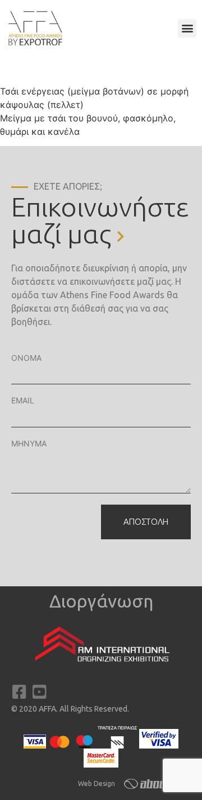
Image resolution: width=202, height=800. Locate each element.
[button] (187, 28)
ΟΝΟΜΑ (26, 358)
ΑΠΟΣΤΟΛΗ (145, 521)
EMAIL (22, 400)
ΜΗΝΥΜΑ (29, 443)
